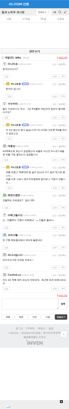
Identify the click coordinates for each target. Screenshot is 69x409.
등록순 (18, 57)
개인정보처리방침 (31, 333)
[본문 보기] (35, 51)
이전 (34, 317)
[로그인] (58, 4)
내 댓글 (26, 19)
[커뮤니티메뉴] (4, 4)
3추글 (43, 19)
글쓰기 (65, 12)
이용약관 (13, 333)
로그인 (19, 328)
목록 (8, 317)
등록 (63, 304)
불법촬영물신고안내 (34, 337)
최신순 (26, 57)
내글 (9, 19)
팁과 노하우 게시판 (13, 12)
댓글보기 (61, 317)
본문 (21, 317)
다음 (48, 317)
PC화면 (30, 328)
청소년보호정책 (52, 332)
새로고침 (63, 57)
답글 (6, 76)
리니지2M (15, 4)
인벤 (26, 4)
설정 (50, 328)
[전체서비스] (65, 4)
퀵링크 (41, 328)
